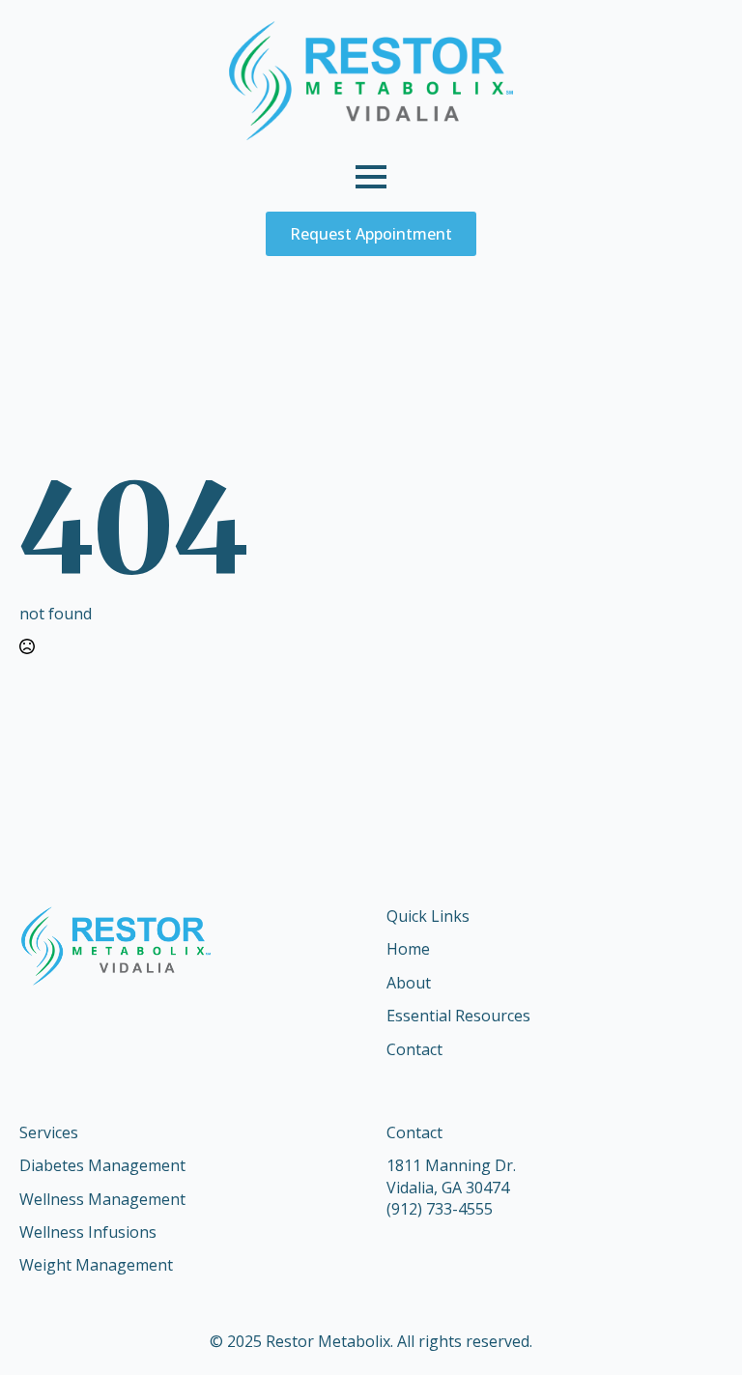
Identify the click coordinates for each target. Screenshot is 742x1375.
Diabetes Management (102, 1165)
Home (408, 949)
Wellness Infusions (88, 1232)
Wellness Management (102, 1199)
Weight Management (96, 1264)
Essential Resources (458, 1015)
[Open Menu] (371, 176)
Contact (414, 1049)
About (408, 982)
